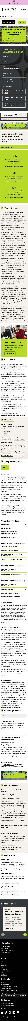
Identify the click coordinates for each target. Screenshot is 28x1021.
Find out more (9, 928)
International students (7, 950)
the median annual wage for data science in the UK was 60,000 (13, 453)
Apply (21, 22)
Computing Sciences (8, 49)
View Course (6, 119)
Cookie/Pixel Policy (6, 988)
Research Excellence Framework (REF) (14, 197)
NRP (10, 973)
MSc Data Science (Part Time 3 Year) (14, 98)
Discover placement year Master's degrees (12, 140)
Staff (2, 954)
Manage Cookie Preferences (9, 990)
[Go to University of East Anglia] (9, 9)
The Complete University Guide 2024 (14, 166)
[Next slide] (25, 934)
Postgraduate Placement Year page (14, 415)
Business (3, 965)
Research (3, 963)
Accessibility (4, 982)
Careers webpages (19, 440)
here (6, 827)
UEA (2, 961)
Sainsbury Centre (14, 971)
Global (2, 967)
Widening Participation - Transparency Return (13, 994)
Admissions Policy (9, 764)
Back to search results (8, 16)
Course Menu (10, 22)
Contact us (4, 969)
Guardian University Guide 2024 (14, 181)
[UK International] (14, 716)
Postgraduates (5, 948)
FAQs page (9, 817)
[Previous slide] (3, 934)
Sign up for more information (12, 126)
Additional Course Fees (14, 847)
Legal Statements (5, 984)
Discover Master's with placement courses (10, 40)
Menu (24, 10)
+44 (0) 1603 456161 (6, 1008)
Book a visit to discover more (11, 776)
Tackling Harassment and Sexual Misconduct (13, 995)
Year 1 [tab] (5, 467)
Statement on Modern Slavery (9, 986)
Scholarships (7, 838)
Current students (5, 952)
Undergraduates (5, 946)
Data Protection (5, 992)
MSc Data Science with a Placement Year (12, 105)
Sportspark (14, 975)
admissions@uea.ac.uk (12, 888)
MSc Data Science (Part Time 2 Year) (14, 91)
